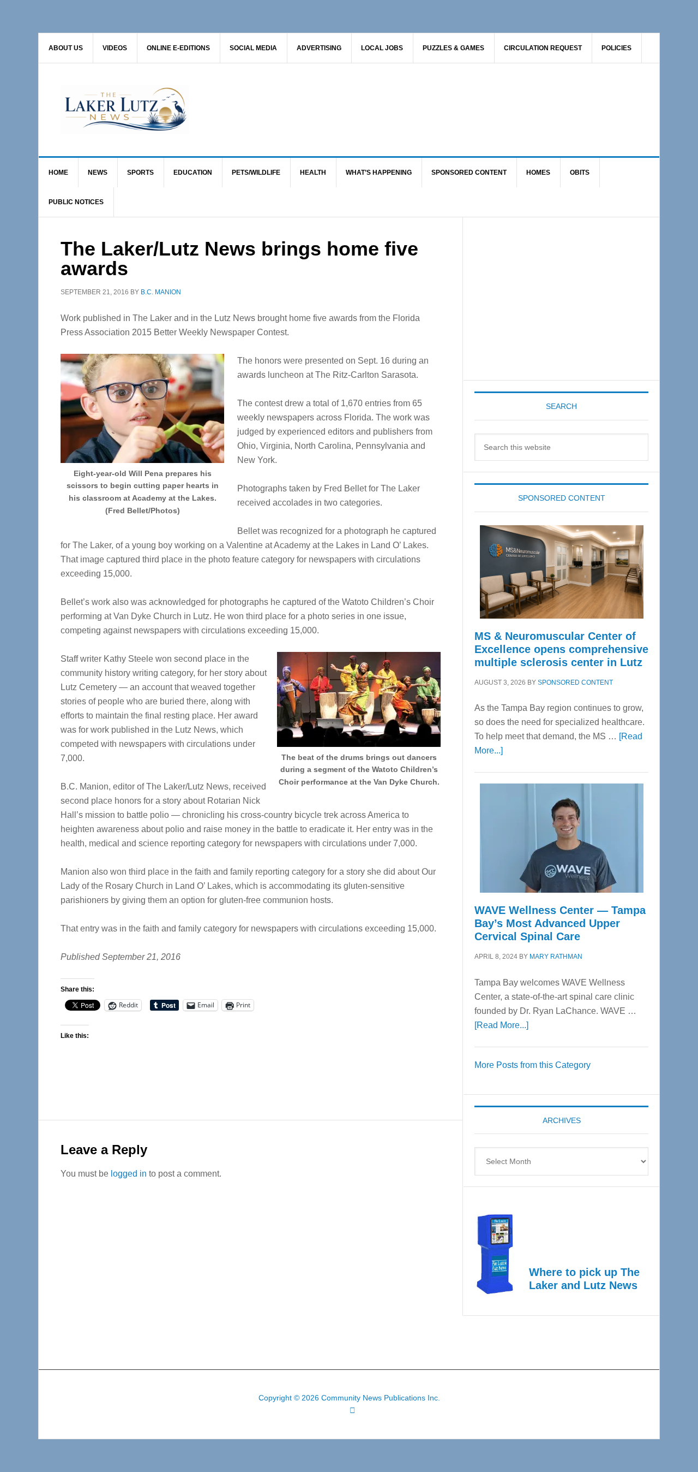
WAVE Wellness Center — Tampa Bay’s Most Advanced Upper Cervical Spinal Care (560, 923)
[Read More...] (501, 1025)
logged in (129, 1173)
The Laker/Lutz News (377, 109)
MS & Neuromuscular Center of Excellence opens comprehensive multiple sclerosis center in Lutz (561, 649)
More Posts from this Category (532, 1065)
